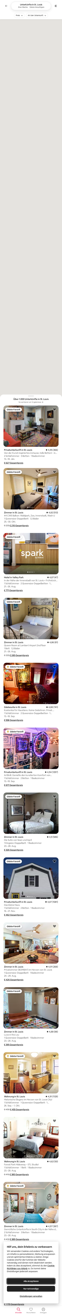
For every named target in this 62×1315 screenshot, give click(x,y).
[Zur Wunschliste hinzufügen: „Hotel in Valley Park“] (54, 536)
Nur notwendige (31, 1288)
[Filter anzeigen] (56, 6)
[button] (13, 463)
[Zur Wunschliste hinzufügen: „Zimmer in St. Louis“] (54, 471)
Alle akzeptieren (31, 1281)
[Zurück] (6, 6)
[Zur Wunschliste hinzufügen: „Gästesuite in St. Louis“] (54, 666)
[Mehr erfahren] (42, 402)
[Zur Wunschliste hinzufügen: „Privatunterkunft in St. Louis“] (54, 409)
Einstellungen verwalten (31, 1296)
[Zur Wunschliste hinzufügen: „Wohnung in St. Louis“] (54, 1056)
